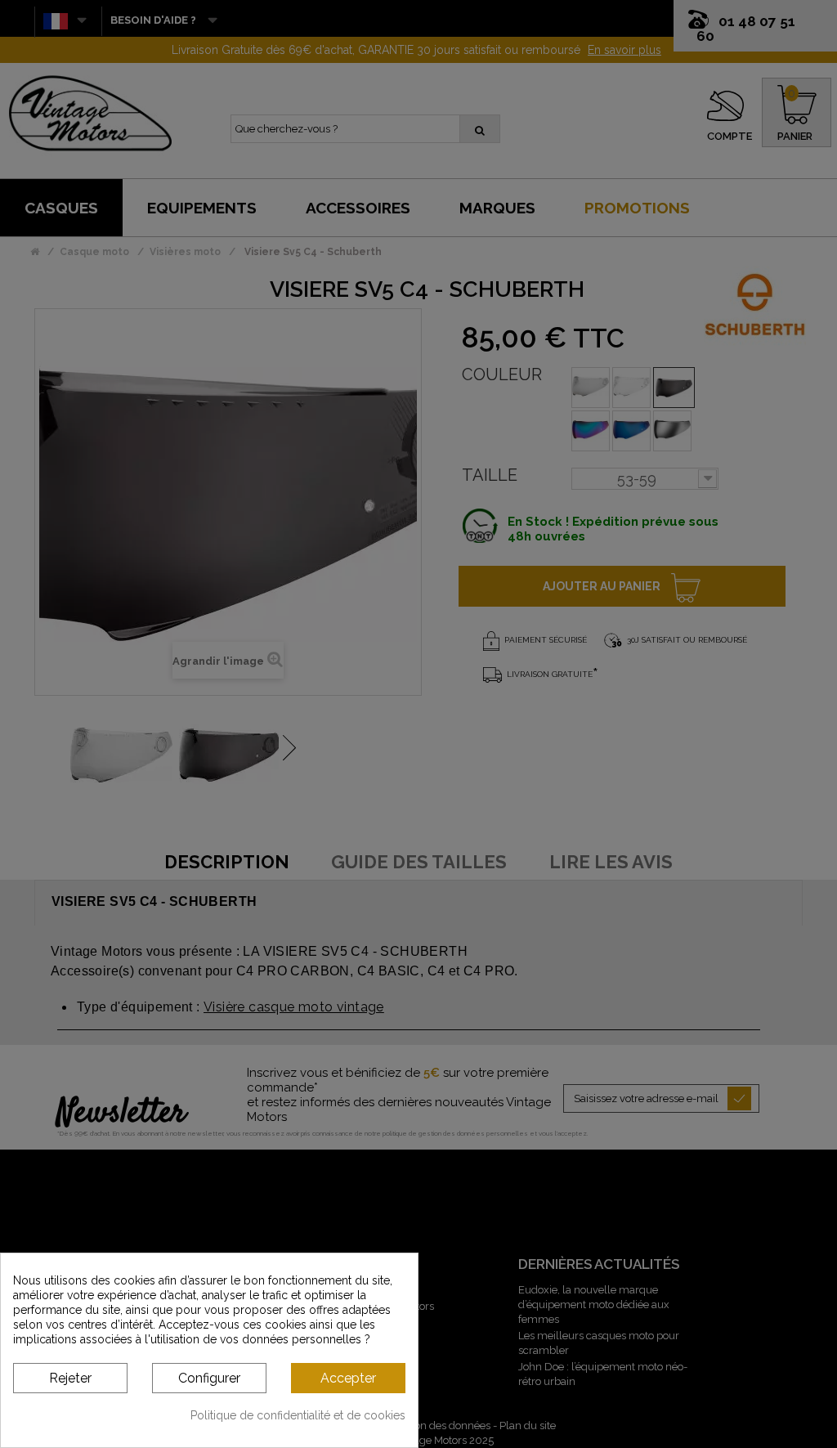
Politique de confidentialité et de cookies (297, 1415)
